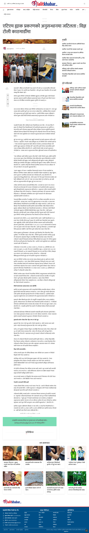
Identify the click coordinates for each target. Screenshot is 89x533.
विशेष (57, 10)
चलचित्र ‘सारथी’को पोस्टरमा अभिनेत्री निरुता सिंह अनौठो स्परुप (73, 45)
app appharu (10, 49)
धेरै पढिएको (67, 83)
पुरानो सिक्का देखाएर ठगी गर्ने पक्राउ (33, 489)
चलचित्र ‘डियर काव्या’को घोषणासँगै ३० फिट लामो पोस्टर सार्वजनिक (73, 59)
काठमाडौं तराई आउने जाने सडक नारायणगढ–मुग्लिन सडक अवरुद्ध (55, 490)
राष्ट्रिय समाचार (36, 10)
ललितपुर (55, 524)
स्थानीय (77, 10)
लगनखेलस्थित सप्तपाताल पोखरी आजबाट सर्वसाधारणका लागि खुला (78, 124)
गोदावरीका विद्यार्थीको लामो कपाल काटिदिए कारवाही (73, 75)
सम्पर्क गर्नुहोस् (19, 530)
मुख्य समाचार (10, 10)
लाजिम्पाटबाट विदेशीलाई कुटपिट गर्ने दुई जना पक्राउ (53, 463)
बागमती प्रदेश (55, 513)
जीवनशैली (44, 10)
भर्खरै (64, 40)
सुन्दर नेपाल (64, 10)
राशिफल (55, 520)
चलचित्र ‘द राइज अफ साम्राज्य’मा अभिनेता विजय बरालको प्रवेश (72, 54)
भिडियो (54, 515)
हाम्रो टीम (6, 530)
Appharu (66, 531)
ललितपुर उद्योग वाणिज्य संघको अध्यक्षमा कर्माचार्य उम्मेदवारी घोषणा (72, 70)
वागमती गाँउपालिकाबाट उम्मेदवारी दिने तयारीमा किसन (77, 107)
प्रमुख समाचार (27, 515)
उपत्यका (26, 527)
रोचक (54, 522)
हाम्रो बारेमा (12, 530)
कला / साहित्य (26, 10)
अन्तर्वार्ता (26, 520)
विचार (54, 527)
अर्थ (25, 524)
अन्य (83, 10)
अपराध (25, 522)
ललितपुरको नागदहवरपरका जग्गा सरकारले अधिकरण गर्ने (77, 115)
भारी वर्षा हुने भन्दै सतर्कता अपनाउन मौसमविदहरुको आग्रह (76, 489)
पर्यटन (71, 10)
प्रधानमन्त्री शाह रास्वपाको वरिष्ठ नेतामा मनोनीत (12, 489)
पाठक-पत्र (41, 522)
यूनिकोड (69, 524)
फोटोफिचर (41, 527)
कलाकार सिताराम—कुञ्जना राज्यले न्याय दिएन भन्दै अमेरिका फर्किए (74, 64)
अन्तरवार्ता (26, 517)
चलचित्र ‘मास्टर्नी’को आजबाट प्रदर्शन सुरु (72, 49)
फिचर (51, 10)
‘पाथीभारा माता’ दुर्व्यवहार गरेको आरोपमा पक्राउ (76, 463)
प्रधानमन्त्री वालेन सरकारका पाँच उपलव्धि (33, 463)
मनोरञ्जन (18, 10)
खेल (39, 515)
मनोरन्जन (55, 517)
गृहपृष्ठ (25, 513)
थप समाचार (44, 443)
